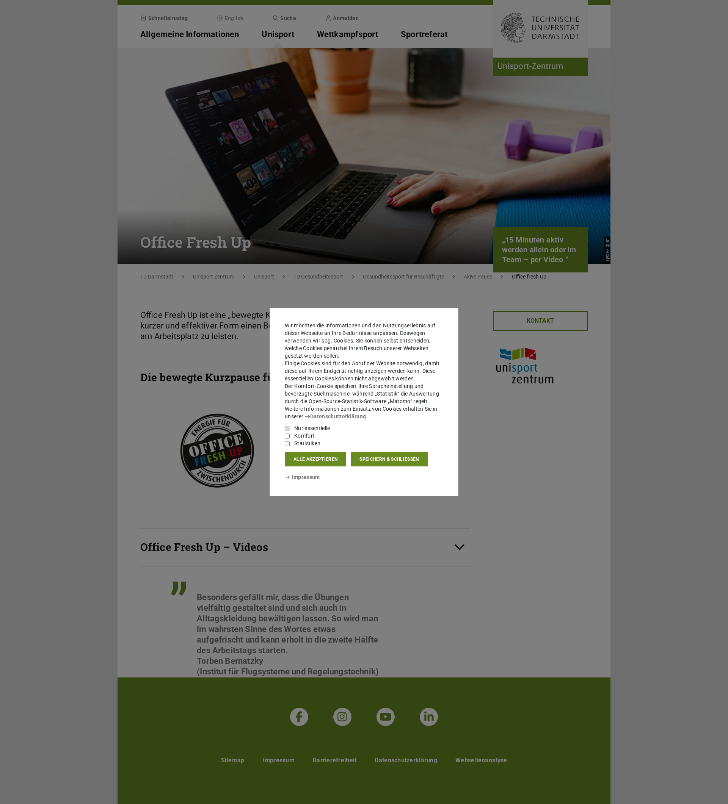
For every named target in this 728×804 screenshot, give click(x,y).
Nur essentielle (312, 428)
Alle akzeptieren (315, 459)
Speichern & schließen (389, 459)
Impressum (306, 477)
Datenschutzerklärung (338, 416)
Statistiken (307, 443)
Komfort (304, 436)
